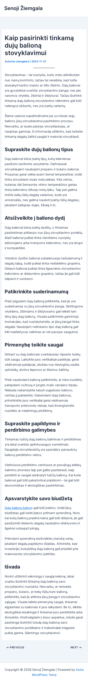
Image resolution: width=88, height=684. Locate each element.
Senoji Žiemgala (23, 8)
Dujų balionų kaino (18, 508)
